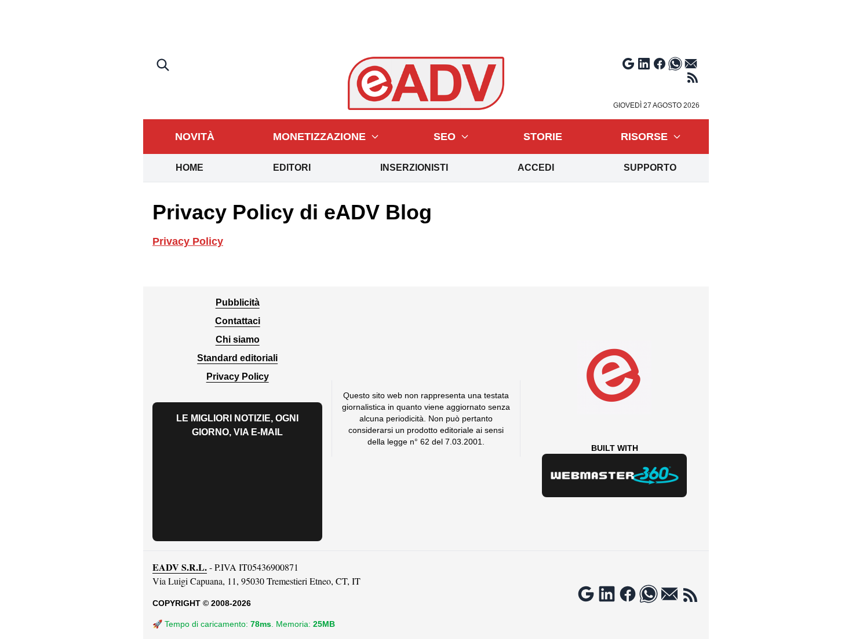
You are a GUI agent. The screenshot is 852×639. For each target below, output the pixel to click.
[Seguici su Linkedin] (644, 64)
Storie (542, 136)
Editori (292, 167)
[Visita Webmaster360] (614, 475)
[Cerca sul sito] (164, 66)
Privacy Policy (187, 241)
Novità (194, 136)
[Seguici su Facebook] (660, 64)
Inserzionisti (414, 167)
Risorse (644, 136)
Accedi (536, 167)
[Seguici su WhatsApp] (675, 64)
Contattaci (237, 321)
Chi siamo (238, 339)
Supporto (650, 167)
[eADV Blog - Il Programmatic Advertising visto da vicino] (426, 83)
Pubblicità (238, 302)
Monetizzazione (319, 136)
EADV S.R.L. (179, 567)
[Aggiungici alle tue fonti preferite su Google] (628, 64)
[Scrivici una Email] (691, 64)
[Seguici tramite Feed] (693, 78)
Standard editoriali (237, 358)
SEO (445, 136)
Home (189, 167)
